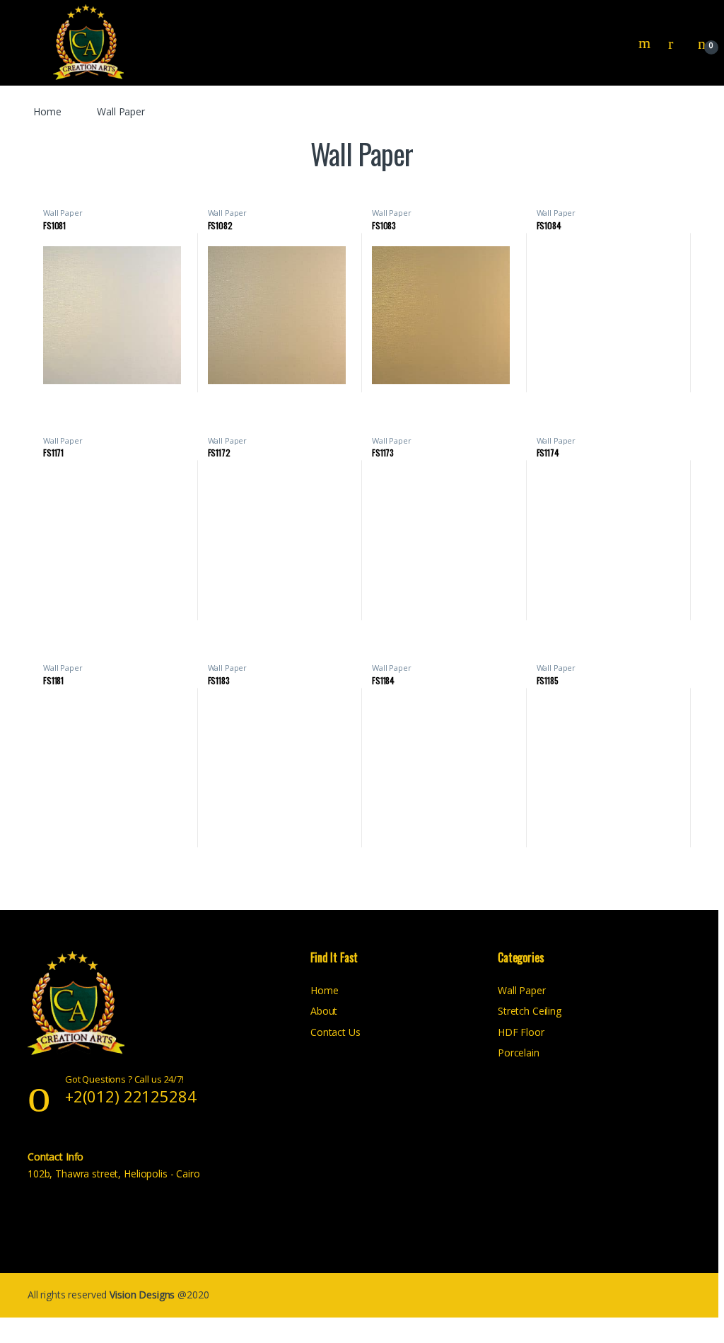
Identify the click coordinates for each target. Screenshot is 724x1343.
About (323, 1011)
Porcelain (518, 1052)
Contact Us (335, 1032)
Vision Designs (143, 1294)
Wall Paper (63, 212)
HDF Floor (521, 1032)
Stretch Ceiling (529, 1011)
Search (646, 43)
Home (47, 111)
